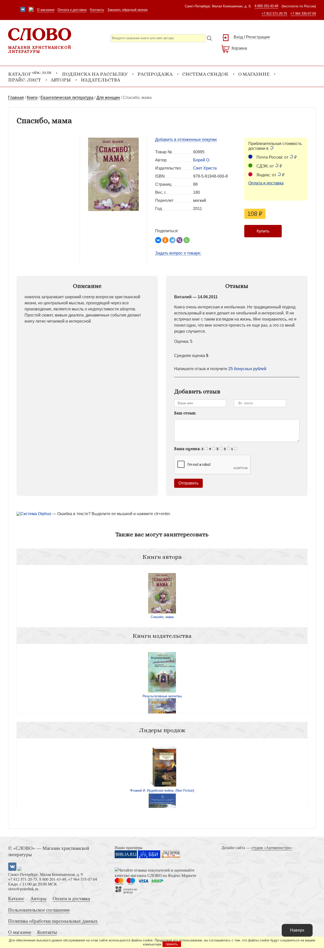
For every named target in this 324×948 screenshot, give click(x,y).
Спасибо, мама (162, 617)
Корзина (239, 48)
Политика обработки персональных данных (53, 921)
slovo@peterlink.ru (23, 888)
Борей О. (201, 160)
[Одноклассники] (165, 240)
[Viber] (179, 240)
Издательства (100, 79)
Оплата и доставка (72, 10)
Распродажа (155, 74)
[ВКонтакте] (158, 240)
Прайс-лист (24, 79)
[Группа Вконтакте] (22, 10)
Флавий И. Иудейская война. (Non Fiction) (162, 790)
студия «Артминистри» (271, 847)
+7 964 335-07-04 (303, 13)
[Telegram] (172, 240)
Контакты (97, 10)
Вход (238, 37)
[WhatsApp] (187, 240)
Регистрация (258, 37)
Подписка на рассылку (95, 74)
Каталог (16, 898)
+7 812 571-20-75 (274, 13)
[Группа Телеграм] (31, 10)
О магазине (45, 10)
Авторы (61, 79)
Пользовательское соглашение (39, 910)
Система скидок (205, 74)
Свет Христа (205, 168)
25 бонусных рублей (247, 369)
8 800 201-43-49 (266, 6)
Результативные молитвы (162, 696)
